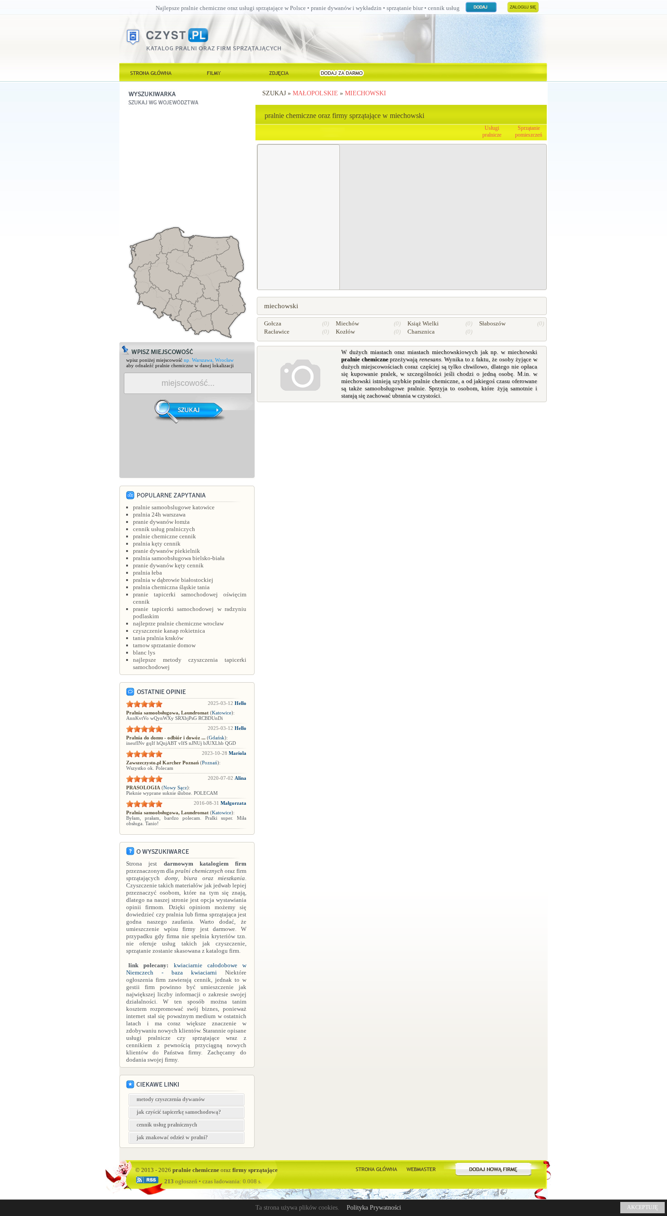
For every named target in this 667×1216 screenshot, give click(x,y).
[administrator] (421, 1168)
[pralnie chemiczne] (376, 1168)
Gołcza (272, 323)
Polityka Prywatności (374, 1207)
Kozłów (345, 331)
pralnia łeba (147, 572)
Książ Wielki (423, 323)
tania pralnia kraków (158, 638)
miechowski (365, 93)
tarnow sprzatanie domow (164, 645)
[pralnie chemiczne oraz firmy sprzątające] (151, 72)
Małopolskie (315, 93)
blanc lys (144, 652)
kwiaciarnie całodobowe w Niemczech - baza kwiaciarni (186, 969)
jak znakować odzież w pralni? (172, 1137)
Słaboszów (492, 323)
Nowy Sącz (175, 787)
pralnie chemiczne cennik (164, 536)
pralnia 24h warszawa (159, 514)
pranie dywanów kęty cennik (168, 565)
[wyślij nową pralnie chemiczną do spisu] (494, 1168)
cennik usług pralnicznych (167, 1125)
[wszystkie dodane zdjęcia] (278, 72)
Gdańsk (217, 737)
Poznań (209, 762)
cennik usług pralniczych (164, 529)
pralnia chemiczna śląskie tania (171, 587)
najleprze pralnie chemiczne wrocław (178, 623)
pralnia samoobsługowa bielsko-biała (179, 558)
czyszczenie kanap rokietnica (169, 630)
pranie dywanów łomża (161, 521)
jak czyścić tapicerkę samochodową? (179, 1112)
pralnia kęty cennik (157, 543)
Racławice (276, 331)
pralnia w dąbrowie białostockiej (173, 579)
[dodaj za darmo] (341, 72)
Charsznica (421, 331)
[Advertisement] (187, 166)
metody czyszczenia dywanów (171, 1099)
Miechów (347, 323)
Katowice (221, 712)
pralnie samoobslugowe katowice (174, 507)
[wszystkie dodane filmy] (214, 72)
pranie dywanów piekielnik (166, 550)
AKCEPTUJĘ (642, 1207)
